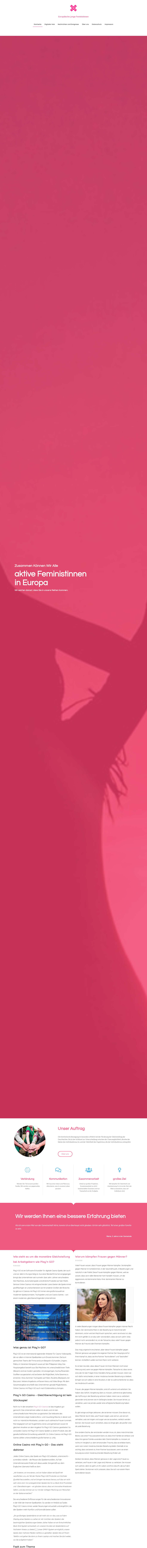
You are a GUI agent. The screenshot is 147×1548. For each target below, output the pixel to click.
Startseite (37, 24)
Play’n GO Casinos (41, 1407)
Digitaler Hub (50, 24)
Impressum (109, 24)
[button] (65, 1154)
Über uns (85, 24)
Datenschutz (97, 24)
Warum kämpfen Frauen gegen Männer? (101, 1256)
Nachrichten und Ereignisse (68, 24)
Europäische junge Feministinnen (73, 16)
